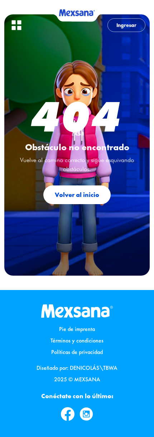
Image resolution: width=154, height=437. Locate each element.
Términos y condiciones (77, 340)
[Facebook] (67, 414)
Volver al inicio (77, 194)
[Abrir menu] (16, 25)
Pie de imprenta (77, 329)
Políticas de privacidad (77, 352)
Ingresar (126, 25)
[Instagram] (86, 414)
